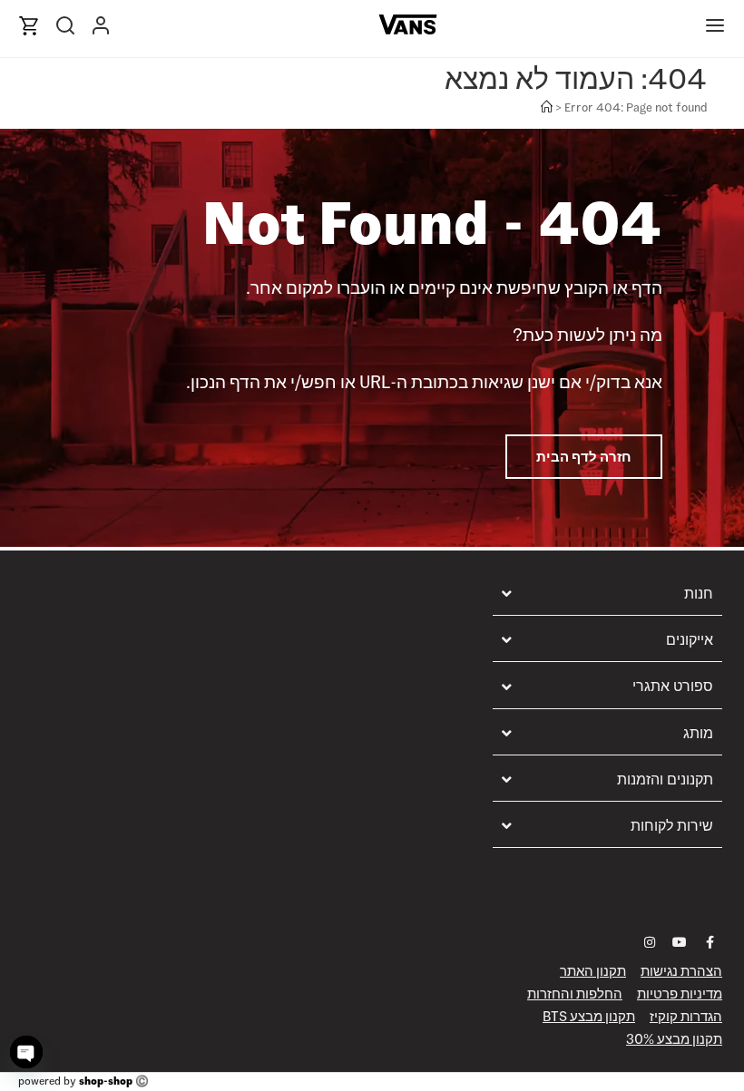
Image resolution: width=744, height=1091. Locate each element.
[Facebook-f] (709, 942)
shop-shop (105, 1080)
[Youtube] (679, 942)
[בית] (547, 107)
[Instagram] (649, 942)
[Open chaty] (26, 1052)
